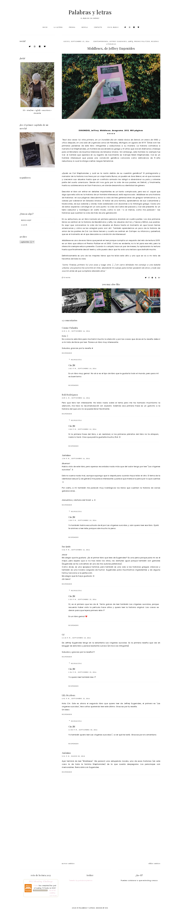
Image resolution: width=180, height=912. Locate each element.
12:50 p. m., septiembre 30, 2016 (82, 730)
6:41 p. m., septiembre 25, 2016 (76, 698)
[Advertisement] (111, 835)
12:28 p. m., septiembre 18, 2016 (76, 638)
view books (53, 896)
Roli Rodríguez (70, 394)
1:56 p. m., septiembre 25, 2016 (82, 672)
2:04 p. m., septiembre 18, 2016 (82, 429)
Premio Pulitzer (142, 41)
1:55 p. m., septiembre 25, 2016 (82, 599)
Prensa (72, 27)
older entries (154, 863)
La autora (58, 27)
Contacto (98, 27)
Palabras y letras (90, 12)
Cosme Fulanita (70, 327)
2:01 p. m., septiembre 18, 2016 (82, 368)
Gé (63, 634)
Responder (67, 353)
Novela (85, 27)
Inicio (45, 27)
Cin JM (71, 365)
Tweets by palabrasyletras (81, 880)
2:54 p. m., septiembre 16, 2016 (76, 458)
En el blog (112, 27)
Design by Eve (102, 908)
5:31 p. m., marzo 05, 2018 (73, 756)
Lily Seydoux (68, 695)
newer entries (68, 863)
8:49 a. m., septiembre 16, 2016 (76, 398)
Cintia (36, 885)
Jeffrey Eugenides (118, 41)
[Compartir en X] (146, 278)
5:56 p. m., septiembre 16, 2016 (76, 550)
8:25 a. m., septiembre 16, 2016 (76, 331)
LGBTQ (130, 41)
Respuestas (76, 360)
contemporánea (100, 41)
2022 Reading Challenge (41, 881)
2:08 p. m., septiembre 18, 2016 (82, 520)
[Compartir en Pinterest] (152, 278)
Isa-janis (66, 546)
